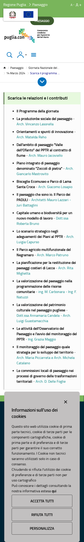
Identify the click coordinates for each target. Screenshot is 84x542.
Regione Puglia (14, 4)
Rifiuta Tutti (42, 514)
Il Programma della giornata (38, 110)
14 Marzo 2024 (15, 73)
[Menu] (33, 55)
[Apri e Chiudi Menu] (42, 81)
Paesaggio (17, 68)
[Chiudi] (9, 55)
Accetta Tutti (42, 501)
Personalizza (42, 528)
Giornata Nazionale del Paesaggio (49, 68)
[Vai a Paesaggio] (27, 36)
